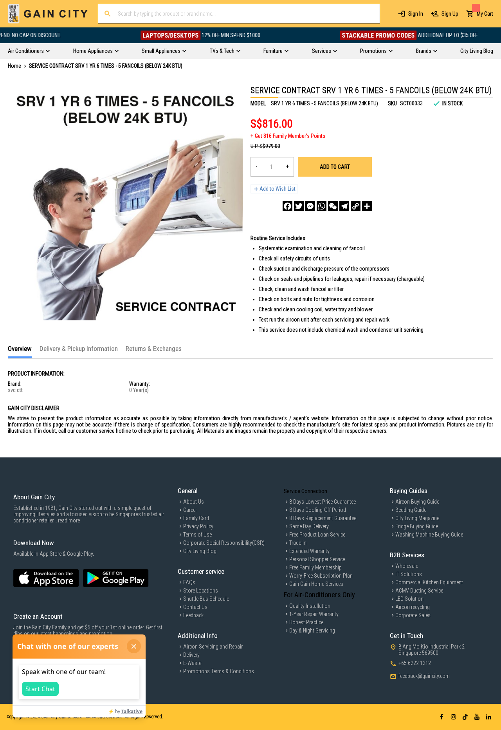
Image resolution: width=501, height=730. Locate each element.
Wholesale (406, 566)
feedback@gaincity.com (424, 676)
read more (69, 520)
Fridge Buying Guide (416, 526)
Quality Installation (309, 606)
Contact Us (195, 607)
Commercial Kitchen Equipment (429, 582)
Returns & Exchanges (154, 348)
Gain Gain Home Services (316, 584)
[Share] (367, 206)
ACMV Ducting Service (419, 590)
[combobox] (239, 13)
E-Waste (192, 663)
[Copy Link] (355, 206)
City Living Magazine (417, 518)
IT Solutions (408, 574)
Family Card (196, 518)
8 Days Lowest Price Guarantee (322, 502)
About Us (193, 502)
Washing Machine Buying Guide (429, 534)
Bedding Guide (410, 510)
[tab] (20, 351)
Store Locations (200, 590)
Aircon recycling (412, 607)
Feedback (193, 615)
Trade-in (297, 543)
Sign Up (450, 14)
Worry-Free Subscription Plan (321, 576)
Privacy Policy (198, 526)
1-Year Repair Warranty (314, 614)
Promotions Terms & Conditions (218, 671)
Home (14, 66)
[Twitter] (299, 206)
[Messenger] (310, 206)
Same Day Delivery (309, 526)
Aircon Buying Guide (417, 502)
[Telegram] (344, 206)
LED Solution (409, 599)
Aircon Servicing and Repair (213, 646)
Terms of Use (197, 534)
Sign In (415, 14)
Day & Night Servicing (312, 630)
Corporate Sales (413, 615)
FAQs (189, 582)
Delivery (191, 655)
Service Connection (305, 491)
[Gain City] (48, 13)
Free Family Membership (315, 567)
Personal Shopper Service (317, 559)
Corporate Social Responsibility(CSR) (224, 543)
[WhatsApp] (321, 206)
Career (190, 510)
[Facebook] (287, 206)
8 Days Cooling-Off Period (317, 510)
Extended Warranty (309, 551)
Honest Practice (306, 622)
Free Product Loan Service (317, 534)
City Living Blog (199, 551)
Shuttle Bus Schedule (206, 599)
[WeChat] (333, 206)
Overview (20, 348)
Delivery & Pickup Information (79, 348)
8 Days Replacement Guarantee (322, 518)
